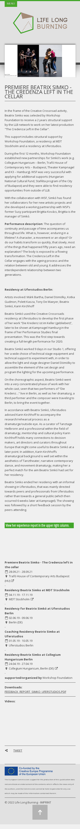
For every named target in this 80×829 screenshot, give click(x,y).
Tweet (17, 750)
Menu (11, 3)
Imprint (45, 802)
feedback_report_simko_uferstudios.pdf (35, 692)
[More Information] (13, 581)
